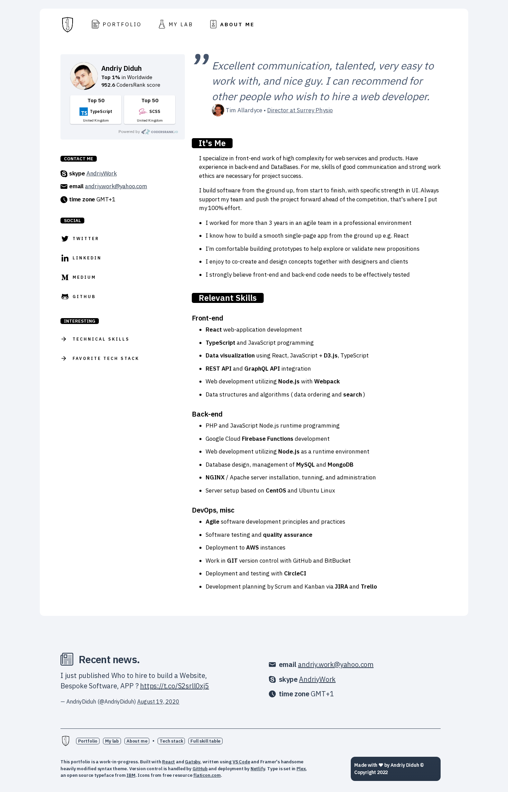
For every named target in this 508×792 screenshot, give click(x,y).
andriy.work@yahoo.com (116, 186)
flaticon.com (207, 775)
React (168, 762)
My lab (112, 741)
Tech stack (171, 741)
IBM (130, 775)
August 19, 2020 (158, 701)
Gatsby (192, 762)
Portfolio (87, 741)
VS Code (241, 762)
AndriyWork (101, 173)
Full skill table (205, 741)
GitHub (200, 769)
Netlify (258, 769)
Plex (301, 769)
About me (136, 741)
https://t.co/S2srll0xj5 (174, 685)
